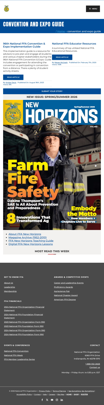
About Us (8, 283)
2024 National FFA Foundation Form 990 (24, 334)
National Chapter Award (66, 295)
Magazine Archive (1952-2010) (28, 237)
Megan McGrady (61, 62)
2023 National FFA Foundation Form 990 (23, 326)
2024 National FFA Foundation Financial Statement (23, 316)
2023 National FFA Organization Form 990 (24, 322)
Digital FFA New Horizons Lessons (31, 244)
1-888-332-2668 (93, 364)
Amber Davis (11, 82)
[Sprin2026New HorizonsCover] (52, 101)
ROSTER (84, 394)
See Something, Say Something (81, 391)
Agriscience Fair (62, 291)
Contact (37, 394)
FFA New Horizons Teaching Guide (31, 240)
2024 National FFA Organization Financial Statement (24, 309)
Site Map (60, 394)
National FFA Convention (16, 351)
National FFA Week (13, 355)
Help (45, 394)
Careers (52, 394)
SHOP (76, 394)
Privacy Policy (45, 391)
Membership (10, 291)
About (25, 234)
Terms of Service (59, 391)
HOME (69, 394)
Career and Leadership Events (69, 283)
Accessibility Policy (24, 394)
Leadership (9, 287)
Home (61, 31)
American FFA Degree (65, 299)
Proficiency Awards (63, 287)
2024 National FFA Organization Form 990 (24, 330)
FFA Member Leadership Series (19, 359)
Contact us (95, 367)
